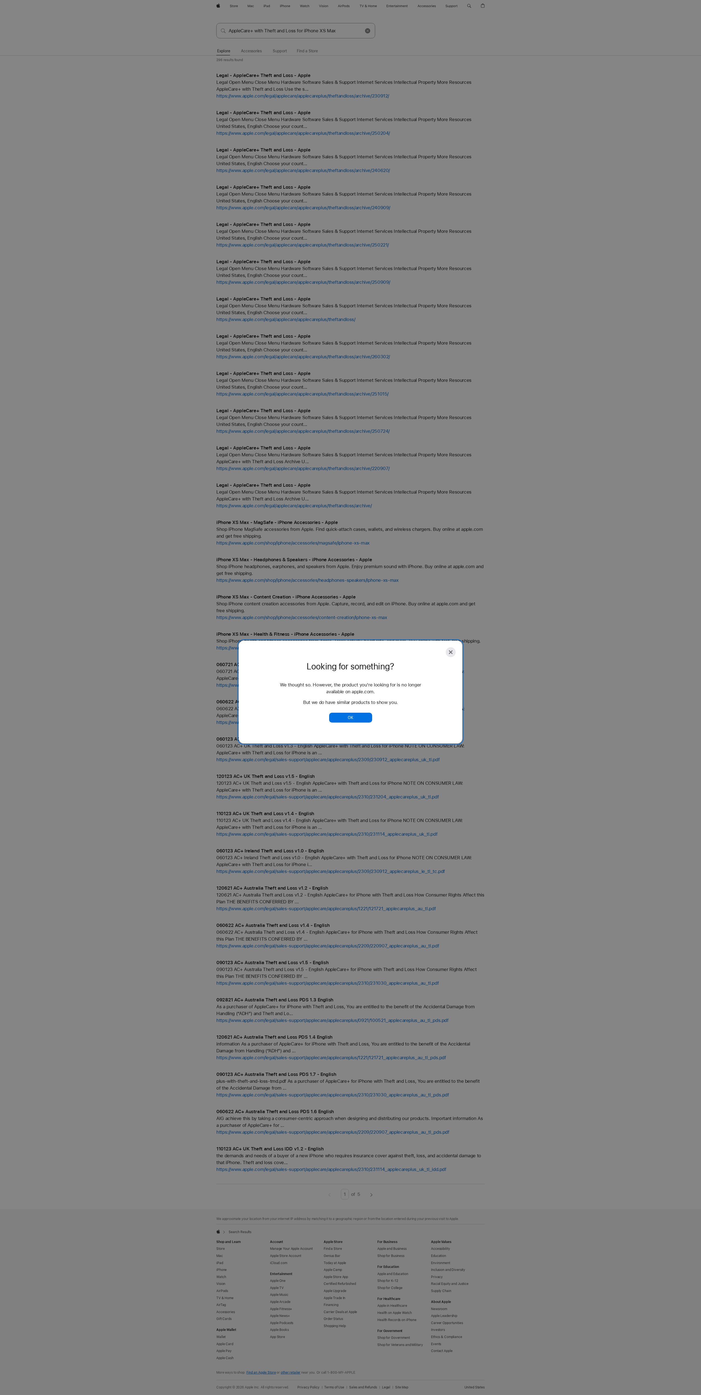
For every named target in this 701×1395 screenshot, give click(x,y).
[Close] (451, 652)
